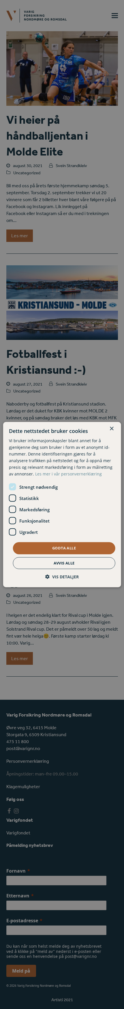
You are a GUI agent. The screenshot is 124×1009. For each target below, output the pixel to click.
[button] (62, 576)
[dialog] (62, 504)
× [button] (111, 428)
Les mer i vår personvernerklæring (68, 474)
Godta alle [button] (64, 548)
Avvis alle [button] (64, 563)
